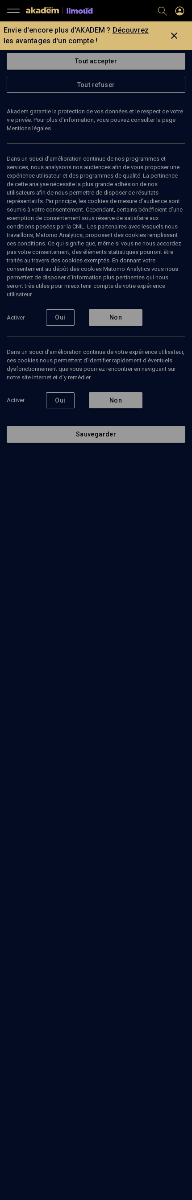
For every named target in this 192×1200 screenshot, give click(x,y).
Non (115, 317)
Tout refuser (96, 84)
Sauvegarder (96, 434)
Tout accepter (96, 61)
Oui (60, 317)
